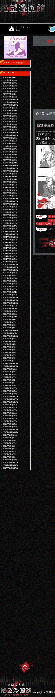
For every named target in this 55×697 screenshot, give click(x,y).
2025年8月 (7, 111)
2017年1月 (7, 394)
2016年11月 (8, 399)
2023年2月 (7, 193)
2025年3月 (7, 124)
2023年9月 (7, 174)
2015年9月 (7, 438)
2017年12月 (8, 363)
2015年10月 (8, 435)
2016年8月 (7, 407)
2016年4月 (7, 418)
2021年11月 (8, 234)
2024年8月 (7, 144)
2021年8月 (7, 242)
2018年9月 (7, 339)
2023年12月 (8, 166)
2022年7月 (7, 212)
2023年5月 (7, 185)
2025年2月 (7, 127)
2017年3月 (7, 388)
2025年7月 (7, 113)
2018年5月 (7, 350)
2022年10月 (8, 204)
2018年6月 (7, 347)
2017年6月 (7, 380)
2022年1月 (7, 229)
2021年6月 (7, 248)
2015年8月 (7, 440)
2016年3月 (7, 421)
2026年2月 (7, 94)
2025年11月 (8, 102)
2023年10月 (8, 171)
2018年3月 (7, 355)
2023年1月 (7, 196)
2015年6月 (7, 446)
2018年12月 (8, 330)
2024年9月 (7, 141)
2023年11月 (8, 168)
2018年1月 (7, 361)
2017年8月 (7, 374)
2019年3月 (7, 322)
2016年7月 (7, 410)
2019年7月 (7, 311)
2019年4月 (7, 319)
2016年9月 (7, 405)
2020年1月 (7, 295)
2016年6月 (7, 413)
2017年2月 (7, 391)
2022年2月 (7, 226)
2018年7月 (7, 344)
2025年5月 (7, 119)
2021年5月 (7, 251)
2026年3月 (7, 91)
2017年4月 (7, 385)
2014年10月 (8, 468)
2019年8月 (7, 308)
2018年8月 (7, 341)
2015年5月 (7, 449)
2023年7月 (7, 179)
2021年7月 (7, 245)
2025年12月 (8, 100)
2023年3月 (7, 190)
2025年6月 (7, 116)
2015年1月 (7, 460)
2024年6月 (7, 149)
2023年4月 (7, 188)
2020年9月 (7, 273)
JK (49, 216)
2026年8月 (7, 78)
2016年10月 (8, 402)
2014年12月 (8, 462)
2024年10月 (8, 138)
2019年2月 (7, 325)
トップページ (21, 28)
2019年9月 (7, 306)
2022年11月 (8, 201)
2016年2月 (7, 424)
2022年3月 (7, 223)
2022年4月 (7, 221)
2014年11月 (8, 465)
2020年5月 (7, 284)
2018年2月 (7, 358)
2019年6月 (7, 314)
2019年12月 (8, 297)
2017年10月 (8, 369)
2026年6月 (7, 83)
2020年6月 (7, 281)
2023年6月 (7, 182)
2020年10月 (8, 270)
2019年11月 (8, 300)
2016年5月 (7, 416)
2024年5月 (7, 152)
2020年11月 (8, 267)
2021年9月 (7, 240)
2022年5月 (7, 218)
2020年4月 (7, 286)
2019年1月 (7, 328)
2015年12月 (8, 429)
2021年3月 (7, 256)
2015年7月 (7, 443)
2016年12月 (8, 396)
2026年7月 (7, 80)
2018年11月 (8, 333)
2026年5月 (7, 86)
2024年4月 (7, 155)
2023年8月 (7, 177)
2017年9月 (7, 372)
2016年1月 (7, 427)
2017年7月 (7, 377)
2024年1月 (7, 163)
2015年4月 (7, 451)
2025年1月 (7, 130)
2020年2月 (7, 292)
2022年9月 (7, 207)
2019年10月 (8, 303)
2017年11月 (8, 366)
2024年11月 (8, 135)
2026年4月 (7, 89)
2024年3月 (7, 157)
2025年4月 (7, 122)
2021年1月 (7, 262)
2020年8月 (7, 275)
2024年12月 (8, 133)
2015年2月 (7, 457)
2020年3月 (7, 289)
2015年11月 (8, 432)
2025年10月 (8, 105)
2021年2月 (7, 259)
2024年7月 (7, 146)
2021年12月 (8, 232)
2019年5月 (7, 317)
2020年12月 (8, 264)
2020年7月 (7, 278)
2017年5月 (7, 383)
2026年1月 (7, 97)
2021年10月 (8, 237)
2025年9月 (7, 108)
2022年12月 (8, 199)
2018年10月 (8, 336)
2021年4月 (7, 253)
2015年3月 (7, 454)
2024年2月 (7, 160)
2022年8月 (7, 210)
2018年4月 (7, 352)
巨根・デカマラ (45, 224)
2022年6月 (7, 215)
